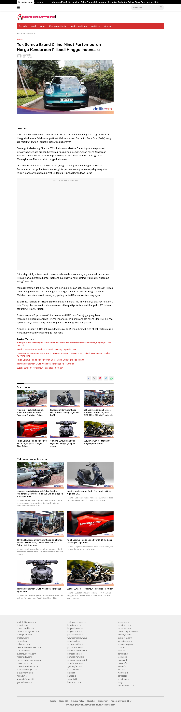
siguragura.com (125, 638)
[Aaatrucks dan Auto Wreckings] (36, 16)
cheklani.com (23, 638)
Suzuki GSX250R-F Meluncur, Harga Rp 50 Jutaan (40, 368)
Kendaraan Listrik (57, 26)
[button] (161, 7)
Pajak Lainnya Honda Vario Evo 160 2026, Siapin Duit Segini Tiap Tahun (50, 360)
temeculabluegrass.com (28, 631)
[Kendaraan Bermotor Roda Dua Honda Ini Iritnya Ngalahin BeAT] (65, 398)
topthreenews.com (126, 685)
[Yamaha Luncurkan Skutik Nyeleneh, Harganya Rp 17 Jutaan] (65, 429)
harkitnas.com (124, 628)
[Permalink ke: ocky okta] (19, 55)
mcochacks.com (24, 656)
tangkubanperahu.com (128, 631)
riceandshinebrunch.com (28, 666)
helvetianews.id (74, 625)
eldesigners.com (24, 634)
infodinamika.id (74, 669)
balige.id (121, 682)
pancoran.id (123, 653)
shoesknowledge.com (27, 669)
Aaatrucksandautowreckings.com (99, 705)
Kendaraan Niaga (78, 26)
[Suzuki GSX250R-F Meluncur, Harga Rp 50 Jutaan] (99, 429)
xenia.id (121, 669)
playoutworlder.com (26, 628)
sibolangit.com (124, 634)
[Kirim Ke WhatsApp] (111, 378)
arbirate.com (23, 625)
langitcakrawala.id (75, 628)
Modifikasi (95, 26)
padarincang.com (125, 644)
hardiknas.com (74, 682)
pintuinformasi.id (75, 647)
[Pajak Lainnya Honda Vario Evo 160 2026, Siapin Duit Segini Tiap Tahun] (32, 429)
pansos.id (71, 675)
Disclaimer (103, 701)
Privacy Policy (77, 701)
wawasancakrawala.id (77, 638)
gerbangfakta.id (74, 666)
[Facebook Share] (89, 378)
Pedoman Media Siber (121, 701)
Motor (42, 26)
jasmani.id (122, 656)
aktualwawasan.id (75, 663)
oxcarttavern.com (25, 663)
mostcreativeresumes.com (29, 660)
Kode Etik (63, 701)
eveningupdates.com (26, 653)
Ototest (107, 26)
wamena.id (123, 672)
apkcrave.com (23, 644)
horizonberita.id (74, 653)
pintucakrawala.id (75, 634)
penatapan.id (124, 679)
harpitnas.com (124, 625)
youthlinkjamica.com (26, 622)
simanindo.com (125, 641)
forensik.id (72, 679)
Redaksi (91, 701)
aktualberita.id (73, 641)
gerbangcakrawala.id (76, 622)
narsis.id (71, 672)
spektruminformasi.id (77, 660)
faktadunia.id (23, 675)
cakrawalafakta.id (75, 644)
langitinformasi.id (75, 631)
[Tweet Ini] (94, 378)
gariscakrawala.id (25, 682)
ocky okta (27, 55)
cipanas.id (122, 660)
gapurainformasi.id (25, 679)
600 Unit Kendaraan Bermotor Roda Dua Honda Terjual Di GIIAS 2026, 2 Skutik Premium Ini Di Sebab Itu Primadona (64, 354)
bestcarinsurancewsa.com (29, 647)
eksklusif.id (123, 663)
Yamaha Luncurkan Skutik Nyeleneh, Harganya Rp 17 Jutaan (45, 364)
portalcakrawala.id (75, 656)
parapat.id (122, 675)
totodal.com (22, 641)
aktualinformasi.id (25, 672)
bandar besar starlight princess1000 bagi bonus (139, 33)
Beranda (23, 26)
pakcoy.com (123, 622)
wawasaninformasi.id (77, 650)
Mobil (33, 26)
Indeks (53, 701)
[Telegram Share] (106, 378)
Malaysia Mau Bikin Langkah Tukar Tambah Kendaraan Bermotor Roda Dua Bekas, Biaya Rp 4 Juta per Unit (82, 2)
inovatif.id (122, 666)
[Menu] (19, 7)
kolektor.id (122, 647)
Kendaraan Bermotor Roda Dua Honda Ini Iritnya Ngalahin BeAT (47, 349)
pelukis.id (122, 650)
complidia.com (23, 650)
